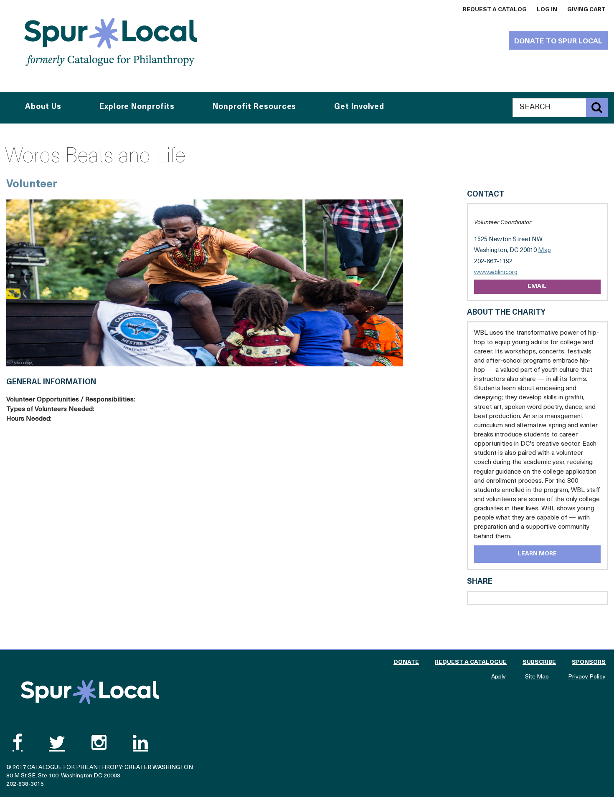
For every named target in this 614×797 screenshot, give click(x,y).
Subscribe (539, 662)
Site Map (537, 677)
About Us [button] (43, 107)
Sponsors (589, 662)
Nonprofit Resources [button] (254, 107)
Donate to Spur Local (558, 41)
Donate (406, 662)
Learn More (537, 554)
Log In (547, 10)
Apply (498, 677)
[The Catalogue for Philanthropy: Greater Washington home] (89, 691)
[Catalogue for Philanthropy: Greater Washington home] (110, 41)
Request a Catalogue (471, 662)
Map (544, 250)
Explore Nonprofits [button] (137, 107)
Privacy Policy (587, 677)
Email (537, 286)
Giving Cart (586, 10)
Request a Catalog (495, 10)
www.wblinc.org (496, 273)
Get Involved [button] (359, 107)
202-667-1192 (493, 262)
